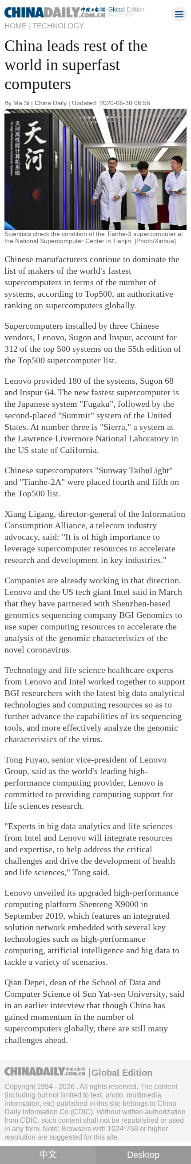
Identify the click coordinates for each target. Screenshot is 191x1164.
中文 (48, 1155)
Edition (126, 9)
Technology (58, 26)
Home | (17, 26)
